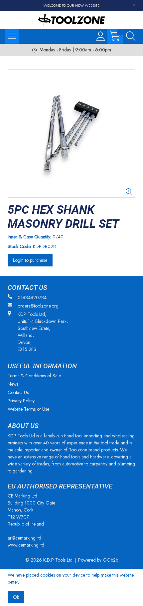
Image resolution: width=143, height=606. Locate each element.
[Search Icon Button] (130, 36)
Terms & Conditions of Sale (34, 375)
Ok (16, 597)
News (13, 384)
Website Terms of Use (28, 409)
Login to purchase (30, 260)
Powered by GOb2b (98, 560)
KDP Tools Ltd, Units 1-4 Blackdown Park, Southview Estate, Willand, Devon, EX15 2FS (43, 332)
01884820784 (32, 297)
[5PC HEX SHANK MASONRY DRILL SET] (71, 133)
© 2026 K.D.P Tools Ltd (48, 560)
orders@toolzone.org (38, 305)
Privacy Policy (21, 400)
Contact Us (18, 392)
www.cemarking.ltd (26, 545)
